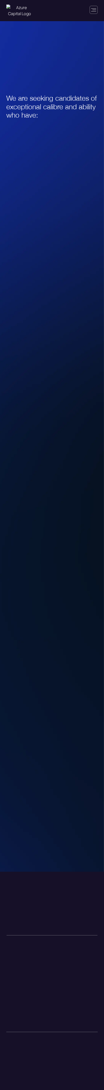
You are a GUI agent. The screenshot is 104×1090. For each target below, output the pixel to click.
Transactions (19, 909)
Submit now (52, 718)
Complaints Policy (19, 1051)
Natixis (60, 918)
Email (13, 605)
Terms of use (15, 1066)
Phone (14, 634)
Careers (14, 918)
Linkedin (62, 909)
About (13, 927)
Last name (16, 577)
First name (16, 548)
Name (14, 540)
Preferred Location (29, 663)
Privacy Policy (16, 1059)
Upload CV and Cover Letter (40, 691)
